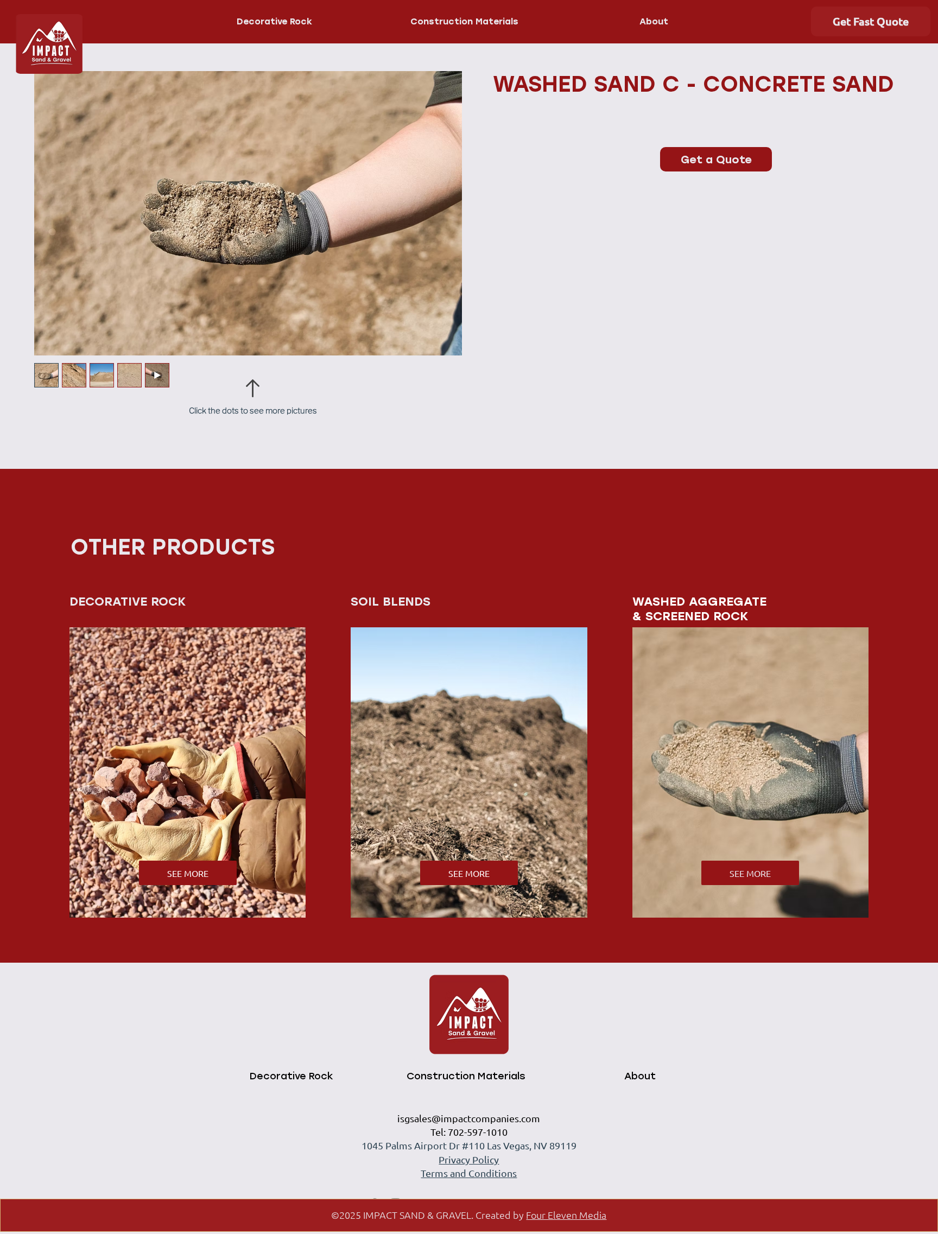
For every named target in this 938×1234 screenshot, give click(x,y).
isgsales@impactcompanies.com (468, 1118)
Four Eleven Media (566, 1214)
